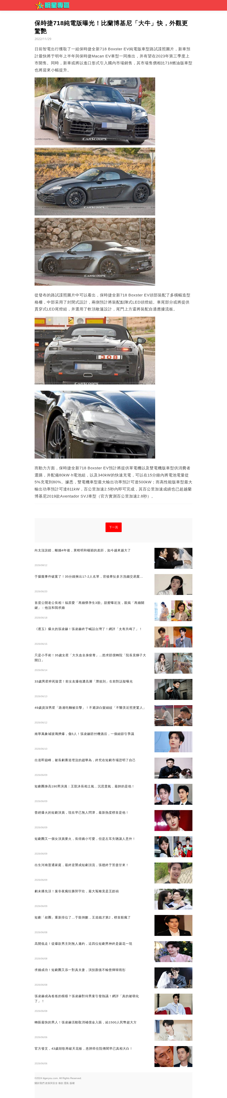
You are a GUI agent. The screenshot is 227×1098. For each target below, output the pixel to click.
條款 (60, 1083)
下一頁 (113, 527)
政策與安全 (51, 1083)
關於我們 (40, 1083)
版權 (72, 1083)
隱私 (66, 1083)
